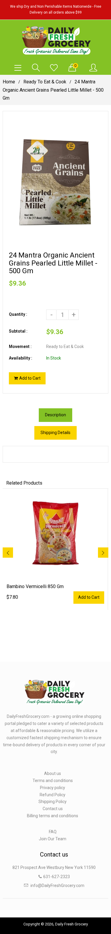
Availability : (20, 358)
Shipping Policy (52, 801)
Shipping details (55, 432)
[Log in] (93, 68)
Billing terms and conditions (52, 815)
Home (9, 82)
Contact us (53, 808)
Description (55, 414)
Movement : (20, 346)
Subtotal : (18, 331)
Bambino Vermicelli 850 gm (35, 586)
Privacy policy (52, 787)
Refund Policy (52, 794)
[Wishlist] (54, 68)
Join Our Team (52, 838)
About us (52, 773)
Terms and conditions (53, 780)
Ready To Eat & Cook (44, 82)
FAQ (53, 831)
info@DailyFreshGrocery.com (57, 885)
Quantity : (18, 314)
